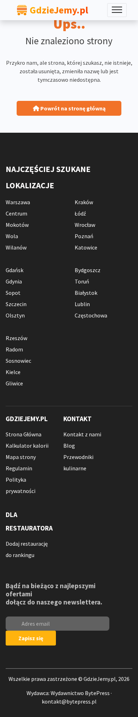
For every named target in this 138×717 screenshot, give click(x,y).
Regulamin (19, 468)
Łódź (80, 213)
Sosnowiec (18, 360)
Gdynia (14, 281)
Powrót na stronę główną (72, 108)
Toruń (82, 281)
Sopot (13, 292)
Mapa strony (21, 456)
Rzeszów (16, 338)
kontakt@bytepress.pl (69, 701)
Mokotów (17, 224)
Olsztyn (15, 315)
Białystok (86, 292)
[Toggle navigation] (117, 10)
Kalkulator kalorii (27, 445)
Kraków (84, 202)
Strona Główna (23, 434)
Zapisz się (30, 638)
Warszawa (18, 202)
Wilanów (16, 247)
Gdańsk (14, 270)
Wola (12, 236)
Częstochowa (91, 315)
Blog (69, 445)
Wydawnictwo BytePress (80, 692)
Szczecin (16, 304)
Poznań (84, 236)
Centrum (16, 213)
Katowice (86, 247)
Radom (14, 349)
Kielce (13, 371)
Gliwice (14, 383)
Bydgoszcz (87, 270)
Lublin (82, 304)
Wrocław (85, 224)
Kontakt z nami (82, 434)
